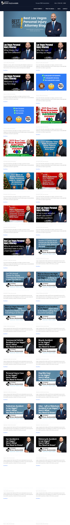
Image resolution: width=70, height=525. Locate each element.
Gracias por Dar (40, 257)
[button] (60, 3)
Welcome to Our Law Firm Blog (12, 93)
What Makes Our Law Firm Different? (14, 61)
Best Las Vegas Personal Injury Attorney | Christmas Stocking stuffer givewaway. (18, 225)
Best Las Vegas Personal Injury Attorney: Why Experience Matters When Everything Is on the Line (18, 324)
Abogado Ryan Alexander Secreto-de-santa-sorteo (50, 125)
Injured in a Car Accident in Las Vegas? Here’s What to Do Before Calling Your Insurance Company (50, 324)
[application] (42, 8)
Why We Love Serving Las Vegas (45, 61)
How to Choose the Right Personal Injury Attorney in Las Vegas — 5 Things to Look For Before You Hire (51, 291)
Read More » (5, 70)
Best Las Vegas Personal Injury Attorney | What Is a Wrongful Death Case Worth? (50, 225)
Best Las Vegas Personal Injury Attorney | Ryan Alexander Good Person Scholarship (16, 126)
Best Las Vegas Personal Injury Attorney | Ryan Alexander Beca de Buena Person (49, 93)
